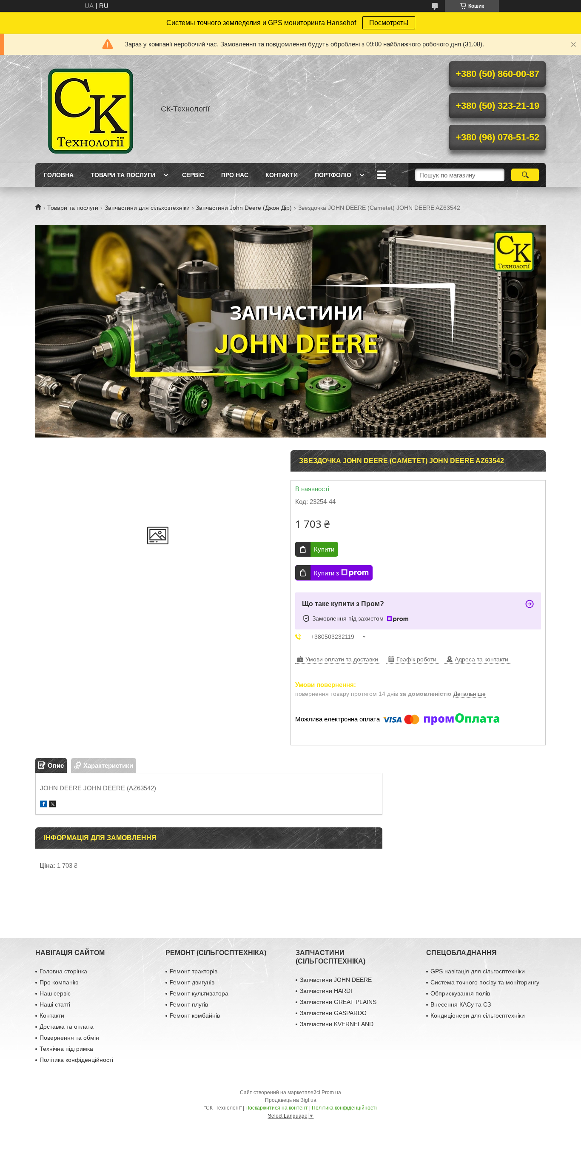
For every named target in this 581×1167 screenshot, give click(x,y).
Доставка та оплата (67, 1026)
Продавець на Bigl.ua (290, 1100)
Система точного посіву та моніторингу (484, 982)
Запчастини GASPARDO (333, 1013)
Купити (324, 549)
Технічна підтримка (66, 1048)
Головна (59, 175)
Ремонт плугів (189, 1004)
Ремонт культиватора (199, 993)
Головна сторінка (63, 971)
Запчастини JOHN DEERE (336, 979)
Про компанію (59, 982)
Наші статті (55, 1004)
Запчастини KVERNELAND (336, 1024)
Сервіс (193, 175)
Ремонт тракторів (193, 971)
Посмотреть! (388, 22)
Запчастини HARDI (326, 990)
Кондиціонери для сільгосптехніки (477, 1015)
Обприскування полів (460, 993)
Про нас (234, 175)
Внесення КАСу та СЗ (460, 1004)
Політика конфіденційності (76, 1059)
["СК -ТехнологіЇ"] (90, 109)
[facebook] (43, 805)
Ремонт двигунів (192, 982)
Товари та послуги (123, 175)
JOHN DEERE (61, 788)
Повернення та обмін (69, 1037)
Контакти (281, 175)
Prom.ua (331, 1092)
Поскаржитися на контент (276, 1108)
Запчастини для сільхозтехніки (147, 207)
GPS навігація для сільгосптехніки (477, 971)
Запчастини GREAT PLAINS (338, 1001)
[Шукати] (525, 175)
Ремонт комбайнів (195, 1015)
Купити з (326, 573)
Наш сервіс (55, 993)
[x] (52, 805)
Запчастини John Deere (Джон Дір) (244, 207)
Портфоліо (333, 175)
